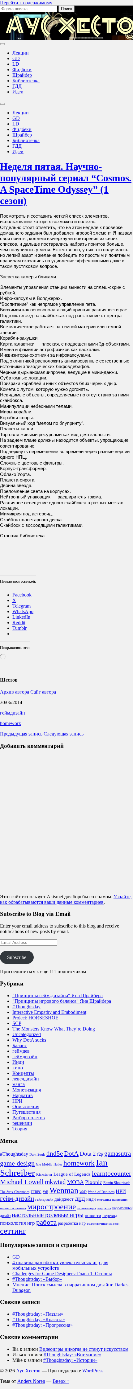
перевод (109, 1215)
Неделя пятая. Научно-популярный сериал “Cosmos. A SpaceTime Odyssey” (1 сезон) (65, 183)
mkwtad (55, 1181)
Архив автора (14, 691)
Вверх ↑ (61, 1381)
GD (16, 58)
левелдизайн (25, 1078)
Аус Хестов (28, 1370)
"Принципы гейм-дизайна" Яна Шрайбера (57, 995)
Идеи (18, 91)
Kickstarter (44, 1174)
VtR (45, 1192)
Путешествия (26, 1112)
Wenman (63, 1190)
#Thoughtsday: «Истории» (70, 1360)
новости (93, 1215)
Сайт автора (43, 691)
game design (17, 1163)
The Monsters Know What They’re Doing (53, 1028)
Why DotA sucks (29, 1040)
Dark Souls (37, 1154)
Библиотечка (26, 80)
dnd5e (54, 1153)
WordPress (92, 1370)
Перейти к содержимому (26, 2)
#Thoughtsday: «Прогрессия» (42, 1325)
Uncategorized (26, 1034)
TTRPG (36, 1192)
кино (17, 1067)
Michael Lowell (22, 1182)
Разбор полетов (28, 1117)
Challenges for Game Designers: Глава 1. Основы (62, 1273)
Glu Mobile (44, 1164)
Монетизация (26, 1089)
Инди (18, 1062)
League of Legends (72, 1174)
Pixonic (93, 1182)
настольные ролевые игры (48, 1214)
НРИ (17, 1101)
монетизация (86, 1208)
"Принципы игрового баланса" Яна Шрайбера (61, 1001)
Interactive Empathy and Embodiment (49, 1012)
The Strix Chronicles (14, 1192)
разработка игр (72, 1223)
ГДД (17, 86)
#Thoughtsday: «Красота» (38, 1319)
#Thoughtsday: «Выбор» (37, 1279)
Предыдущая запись (21, 733)
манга (18, 1084)
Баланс (19, 1045)
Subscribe (16, 957)
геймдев (21, 1051)
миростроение (51, 1206)
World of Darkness (101, 1192)
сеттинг (13, 1231)
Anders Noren (31, 1381)
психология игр (17, 1223)
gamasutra (117, 1153)
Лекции (20, 52)
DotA (71, 1153)
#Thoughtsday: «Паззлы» (37, 1314)
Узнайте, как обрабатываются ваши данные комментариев (66, 899)
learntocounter (111, 1173)
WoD (83, 1192)
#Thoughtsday (26, 1006)
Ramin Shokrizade (116, 1183)
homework (10, 723)
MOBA (75, 1182)
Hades (58, 1164)
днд (80, 1198)
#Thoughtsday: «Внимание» (72, 1354)
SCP (16, 1023)
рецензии (22, 1123)
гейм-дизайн (17, 1198)
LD (15, 64)
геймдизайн (12, 712)
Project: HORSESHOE (35, 1017)
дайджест (64, 1199)
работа (46, 1222)
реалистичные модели (103, 1223)
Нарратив (22, 1095)
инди (91, 1199)
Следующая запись (64, 733)
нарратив (104, 1208)
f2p (100, 1154)
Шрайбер (22, 75)
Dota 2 (88, 1153)
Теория (19, 1128)
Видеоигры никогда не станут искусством (83, 1349)
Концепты (23, 1073)
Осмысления (25, 1106)
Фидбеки (22, 69)
